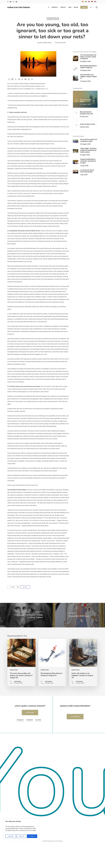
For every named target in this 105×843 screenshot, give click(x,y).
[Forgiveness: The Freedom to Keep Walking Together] (26, 615)
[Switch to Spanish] (82, 2)
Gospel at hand (53, 18)
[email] (16, 1)
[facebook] (7, 1)
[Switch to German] (92, 2)
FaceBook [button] (29, 719)
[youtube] (10, 1)
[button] (30, 712)
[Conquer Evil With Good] (78, 615)
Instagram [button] (20, 719)
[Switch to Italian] (86, 2)
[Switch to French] (95, 2)
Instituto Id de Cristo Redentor (18, 7)
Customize (10, 836)
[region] (21, 829)
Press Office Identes (46, 42)
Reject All (21, 836)
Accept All (32, 836)
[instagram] (13, 1)
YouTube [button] (38, 719)
